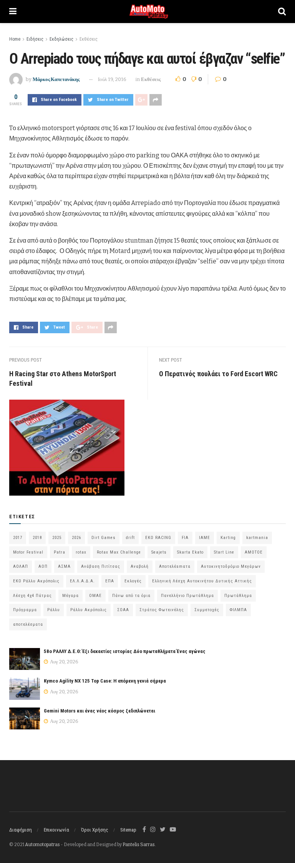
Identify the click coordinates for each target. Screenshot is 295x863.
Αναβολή (140, 566)
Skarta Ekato (190, 552)
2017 (17, 537)
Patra (59, 552)
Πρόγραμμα (25, 609)
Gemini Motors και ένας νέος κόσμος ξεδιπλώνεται (99, 711)
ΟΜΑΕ (95, 595)
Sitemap (128, 830)
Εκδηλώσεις (61, 39)
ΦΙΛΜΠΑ (238, 609)
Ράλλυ (53, 609)
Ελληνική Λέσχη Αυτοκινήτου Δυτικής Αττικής (202, 581)
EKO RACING (158, 537)
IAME (204, 537)
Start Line (224, 552)
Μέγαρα (70, 595)
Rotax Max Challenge (119, 552)
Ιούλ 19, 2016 (112, 79)
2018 (37, 537)
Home (14, 39)
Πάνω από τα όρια (131, 595)
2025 (56, 537)
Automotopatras (42, 844)
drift (130, 537)
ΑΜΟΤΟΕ (254, 552)
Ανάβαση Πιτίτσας (100, 566)
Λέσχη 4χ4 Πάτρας (32, 595)
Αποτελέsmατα (175, 566)
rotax (81, 552)
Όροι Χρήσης (94, 830)
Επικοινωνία (56, 830)
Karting (228, 537)
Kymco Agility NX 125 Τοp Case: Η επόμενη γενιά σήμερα (105, 681)
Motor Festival (28, 552)
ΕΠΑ (109, 581)
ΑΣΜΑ (64, 566)
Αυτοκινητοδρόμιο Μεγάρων (231, 566)
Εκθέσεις (89, 39)
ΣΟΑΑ (123, 609)
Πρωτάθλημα (238, 595)
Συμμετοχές (206, 609)
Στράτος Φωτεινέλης (161, 609)
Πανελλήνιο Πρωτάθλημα (187, 595)
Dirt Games (103, 537)
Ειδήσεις (35, 39)
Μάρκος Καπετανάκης (56, 79)
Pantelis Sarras (139, 844)
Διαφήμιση (20, 830)
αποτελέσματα (28, 624)
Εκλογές (133, 581)
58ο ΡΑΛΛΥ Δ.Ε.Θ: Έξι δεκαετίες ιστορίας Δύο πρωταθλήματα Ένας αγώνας (125, 651)
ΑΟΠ (43, 566)
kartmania (257, 537)
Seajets (159, 552)
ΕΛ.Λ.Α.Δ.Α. (82, 581)
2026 (76, 537)
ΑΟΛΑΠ (20, 566)
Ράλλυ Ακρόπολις (88, 609)
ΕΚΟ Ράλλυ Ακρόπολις (36, 581)
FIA (185, 537)
